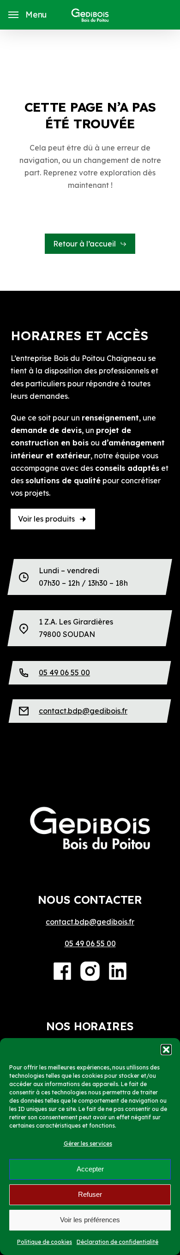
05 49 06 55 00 (64, 672)
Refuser (90, 1194)
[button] (166, 1049)
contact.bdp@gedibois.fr (83, 710)
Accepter (90, 1169)
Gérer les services (88, 1143)
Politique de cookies (44, 1241)
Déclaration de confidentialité (117, 1241)
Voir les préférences (90, 1220)
